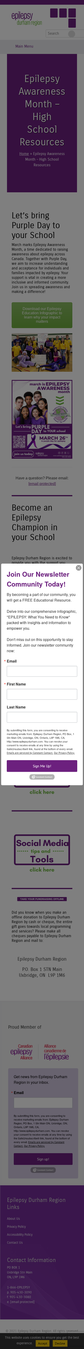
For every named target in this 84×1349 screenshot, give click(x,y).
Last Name (16, 707)
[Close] (78, 568)
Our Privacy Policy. (64, 753)
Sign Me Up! (42, 766)
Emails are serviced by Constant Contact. (30, 753)
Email (12, 661)
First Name (16, 684)
